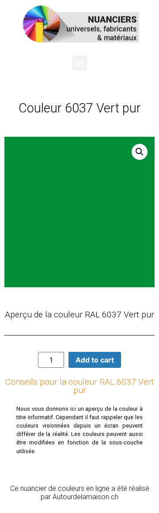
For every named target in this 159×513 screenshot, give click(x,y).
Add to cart (95, 359)
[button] (79, 63)
